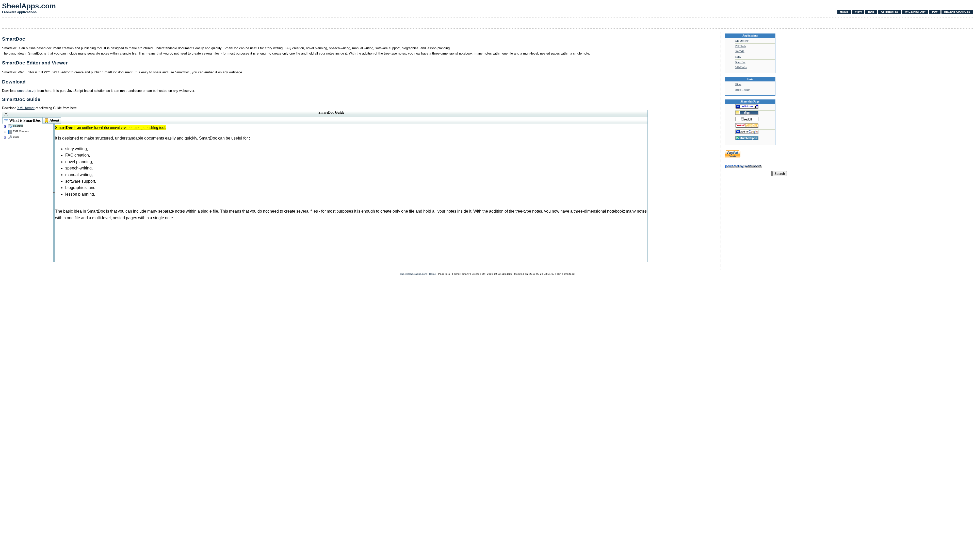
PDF (935, 11)
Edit (871, 11)
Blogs (738, 84)
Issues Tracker (742, 89)
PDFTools (740, 46)
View (858, 11)
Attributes (889, 11)
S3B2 (738, 56)
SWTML (739, 51)
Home (844, 11)
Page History (915, 11)
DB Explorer (741, 40)
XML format (26, 108)
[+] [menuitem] (6, 113)
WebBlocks (741, 67)
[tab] (22, 120)
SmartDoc (740, 62)
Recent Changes (957, 11)
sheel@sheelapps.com (413, 273)
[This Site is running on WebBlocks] (743, 167)
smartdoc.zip (26, 91)
